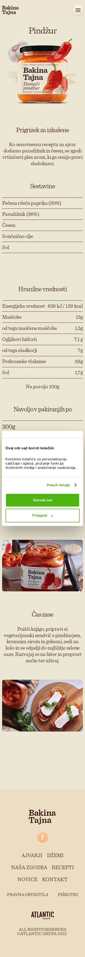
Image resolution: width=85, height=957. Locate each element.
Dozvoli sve (42, 500)
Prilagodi (39, 515)
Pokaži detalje (58, 485)
